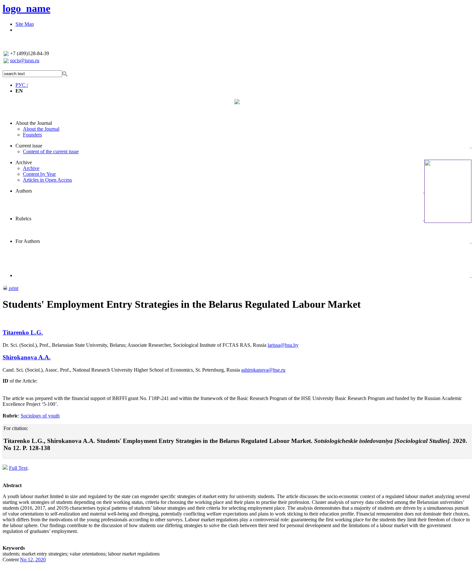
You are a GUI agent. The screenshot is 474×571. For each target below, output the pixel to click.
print (13, 288)
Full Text (18, 468)
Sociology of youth (40, 415)
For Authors (27, 241)
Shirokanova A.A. (27, 357)
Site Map (24, 24)
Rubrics (23, 218)
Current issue (28, 145)
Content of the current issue (51, 151)
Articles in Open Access (47, 180)
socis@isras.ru (24, 60)
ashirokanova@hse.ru (263, 370)
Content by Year (39, 174)
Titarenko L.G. (23, 332)
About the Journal (33, 123)
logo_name (26, 8)
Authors (23, 191)
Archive (23, 162)
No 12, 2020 (33, 559)
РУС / (21, 85)
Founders (32, 134)
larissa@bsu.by (283, 345)
